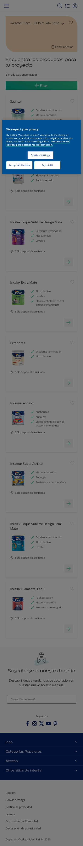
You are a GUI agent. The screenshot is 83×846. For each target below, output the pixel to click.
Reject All (47, 165)
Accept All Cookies (19, 165)
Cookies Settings (40, 155)
